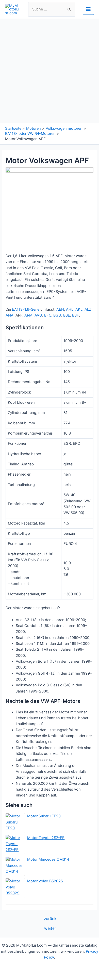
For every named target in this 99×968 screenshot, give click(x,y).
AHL (69, 309)
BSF (75, 315)
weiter (50, 928)
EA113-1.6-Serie (25, 309)
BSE (66, 315)
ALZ (88, 309)
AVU (38, 315)
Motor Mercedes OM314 (48, 859)
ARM (28, 315)
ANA (9, 315)
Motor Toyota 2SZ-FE (45, 837)
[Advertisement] (49, 71)
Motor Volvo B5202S (45, 881)
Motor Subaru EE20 (44, 816)
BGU (57, 315)
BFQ (47, 315)
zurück (50, 919)
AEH (60, 309)
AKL (78, 309)
